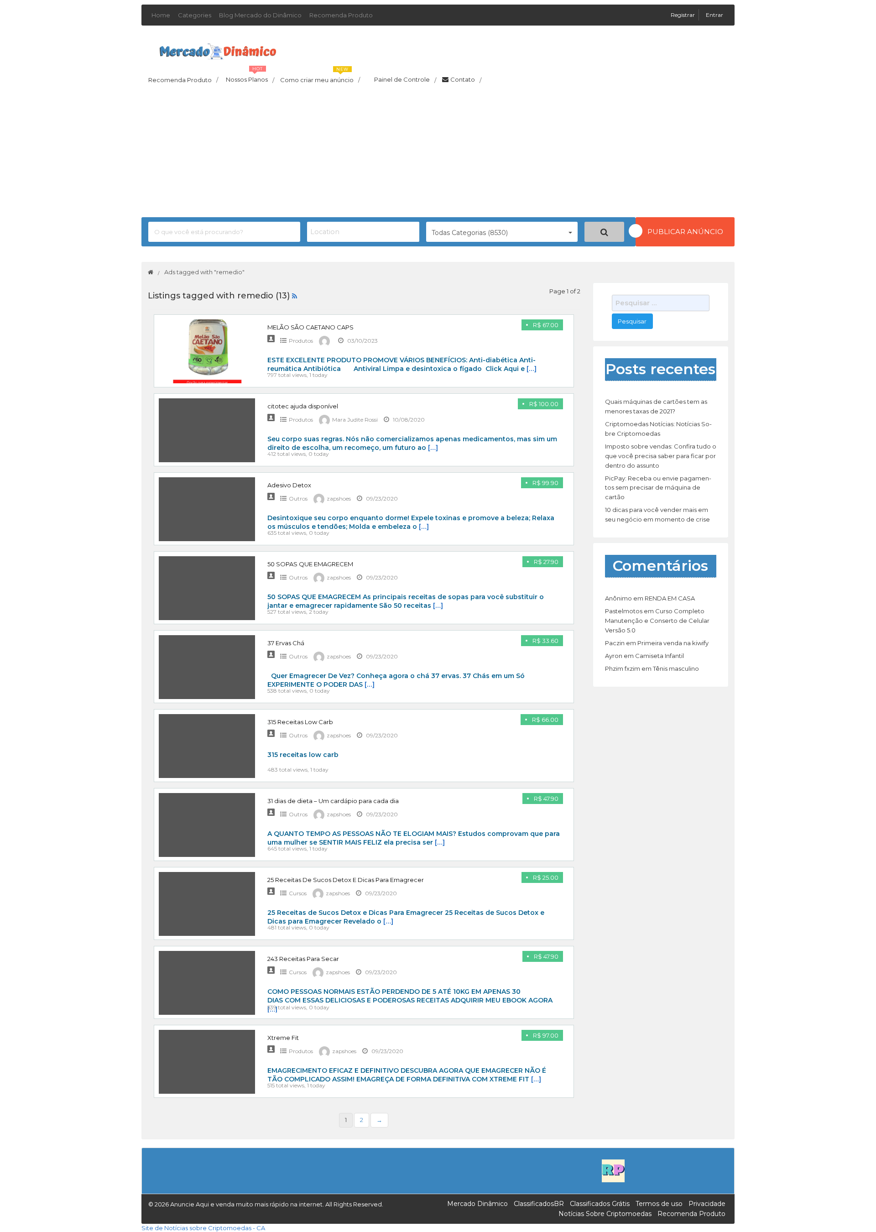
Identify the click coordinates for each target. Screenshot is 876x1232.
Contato (465, 80)
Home (160, 15)
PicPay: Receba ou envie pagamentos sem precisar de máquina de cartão (658, 488)
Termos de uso (659, 1204)
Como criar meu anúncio (320, 77)
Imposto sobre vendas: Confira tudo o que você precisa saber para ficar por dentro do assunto (660, 456)
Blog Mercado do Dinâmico (260, 15)
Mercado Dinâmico (477, 1204)
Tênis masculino (676, 668)
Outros (298, 498)
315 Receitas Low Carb (300, 722)
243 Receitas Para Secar (303, 958)
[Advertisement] (438, 153)
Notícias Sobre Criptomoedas (605, 1214)
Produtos (301, 340)
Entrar (714, 14)
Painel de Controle (405, 80)
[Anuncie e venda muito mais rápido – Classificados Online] (218, 49)
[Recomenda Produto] (613, 1170)
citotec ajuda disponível (302, 406)
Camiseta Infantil (659, 655)
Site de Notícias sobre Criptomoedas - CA (203, 1228)
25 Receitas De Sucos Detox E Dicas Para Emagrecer (345, 879)
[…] (532, 369)
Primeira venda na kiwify (673, 643)
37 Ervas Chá (285, 643)
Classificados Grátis (600, 1204)
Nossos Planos (250, 77)
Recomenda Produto (341, 15)
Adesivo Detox (289, 485)
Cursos (298, 893)
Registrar (683, 14)
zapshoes (339, 498)
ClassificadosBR (539, 1204)
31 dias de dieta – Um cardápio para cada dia (333, 800)
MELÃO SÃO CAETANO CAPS (310, 327)
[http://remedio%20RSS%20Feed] (294, 296)
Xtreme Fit (283, 1037)
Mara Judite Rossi (355, 419)
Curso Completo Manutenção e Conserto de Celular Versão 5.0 (657, 620)
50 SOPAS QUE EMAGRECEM (310, 564)
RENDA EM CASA (670, 598)
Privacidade (706, 1204)
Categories (194, 15)
